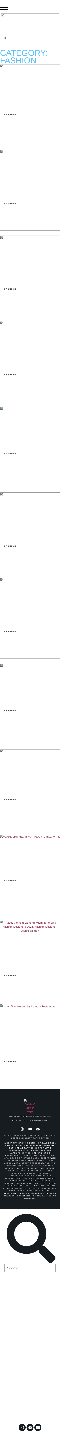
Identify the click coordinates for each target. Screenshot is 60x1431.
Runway (17, 1301)
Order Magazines (23, 1400)
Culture (18, 1310)
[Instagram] (22, 1129)
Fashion (17, 1292)
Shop (13, 1282)
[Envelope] (37, 1129)
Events (16, 1338)
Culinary (19, 1319)
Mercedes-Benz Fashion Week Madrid (21, 1355)
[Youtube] (30, 1129)
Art (11, 1329)
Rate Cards (17, 1407)
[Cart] (5, 37)
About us (15, 1413)
